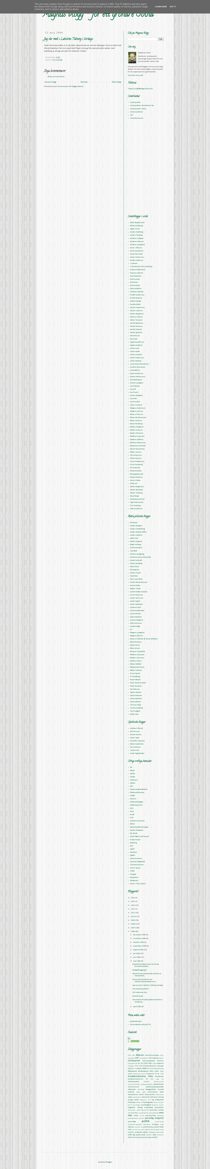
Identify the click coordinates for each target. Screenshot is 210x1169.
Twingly (133, 874)
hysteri (161, 1105)
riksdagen (155, 1124)
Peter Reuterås (136, 686)
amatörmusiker (159, 1082)
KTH (131, 818)
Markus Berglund (136, 427)
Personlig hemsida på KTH (140, 1024)
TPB (147, 1079)
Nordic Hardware (136, 830)
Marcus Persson (136, 414)
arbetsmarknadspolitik (155, 1087)
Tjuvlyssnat (134, 750)
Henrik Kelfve (135, 585)
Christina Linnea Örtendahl (140, 557)
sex (142, 1127)
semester (137, 1127)
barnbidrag (140, 1089)
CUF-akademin (143, 1058)
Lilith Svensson (136, 623)
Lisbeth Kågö (135, 626)
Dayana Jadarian (136, 273)
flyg (153, 1100)
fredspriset (139, 1102)
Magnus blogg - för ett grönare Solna (98, 15)
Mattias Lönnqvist (137, 655)
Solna (150, 1076)
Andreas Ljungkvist (137, 245)
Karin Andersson (136, 373)
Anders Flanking (136, 235)
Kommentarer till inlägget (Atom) (70, 86)
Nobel (162, 1071)
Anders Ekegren (136, 526)
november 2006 (139, 938)
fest (149, 1100)
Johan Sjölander (136, 604)
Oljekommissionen (139, 1074)
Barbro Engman (136, 541)
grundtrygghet (146, 1105)
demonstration (150, 1094)
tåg (134, 1135)
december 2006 (139, 935)
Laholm (139, 1068)
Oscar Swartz (135, 673)
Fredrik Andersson (137, 295)
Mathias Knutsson (137, 436)
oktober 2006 (138, 942)
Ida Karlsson (135, 336)
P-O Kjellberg (135, 676)
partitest (141, 1118)
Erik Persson (135, 731)
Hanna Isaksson (136, 311)
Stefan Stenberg (136, 490)
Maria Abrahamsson (138, 417)
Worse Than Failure (138, 884)
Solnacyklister (135, 702)
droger (130, 1097)
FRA (150, 1063)
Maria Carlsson (136, 421)
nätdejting (160, 1116)
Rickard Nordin (136, 471)
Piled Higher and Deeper (139, 836)
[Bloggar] (133, 1042)
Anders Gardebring (137, 529)
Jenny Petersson (136, 595)
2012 (133, 909)
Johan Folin (134, 348)
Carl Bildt (133, 551)
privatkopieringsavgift (135, 1124)
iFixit (132, 811)
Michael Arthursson (138, 443)
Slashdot (133, 852)
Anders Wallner (136, 535)
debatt (141, 1094)
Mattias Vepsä (135, 661)
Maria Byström (136, 642)
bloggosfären (151, 1089)
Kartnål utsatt (137, 996)
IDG (131, 808)
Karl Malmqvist (136, 380)
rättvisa (131, 1127)
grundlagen (137, 1105)
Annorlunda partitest (140, 989)
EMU (139, 1063)
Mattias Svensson (137, 658)
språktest (147, 1129)
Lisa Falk (133, 398)
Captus (161, 1058)
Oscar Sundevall (136, 464)
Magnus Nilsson (136, 636)
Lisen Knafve (135, 402)
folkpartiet (159, 1100)
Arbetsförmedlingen (152, 1055)
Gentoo (133, 799)
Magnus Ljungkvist (137, 633)
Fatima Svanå (135, 573)
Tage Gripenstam (136, 502)
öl (132, 1137)
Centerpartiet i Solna (138, 109)
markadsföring (143, 1113)
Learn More (161, 7)
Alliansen (140, 1055)
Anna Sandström (136, 251)
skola (129, 1129)
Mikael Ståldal (135, 664)
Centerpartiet (135, 102)
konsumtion (153, 1110)
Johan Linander (136, 355)
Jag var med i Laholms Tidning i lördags (147, 985)
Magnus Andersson (137, 408)
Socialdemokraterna (137, 1076)
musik (142, 1116)
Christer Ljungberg (137, 554)
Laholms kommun (137, 821)
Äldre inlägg (116, 82)
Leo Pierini (134, 392)
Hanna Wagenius (137, 314)
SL (158, 1074)
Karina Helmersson (137, 377)
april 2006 (137, 1007)
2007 (133, 928)
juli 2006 (136, 953)
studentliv (138, 1132)
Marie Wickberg (136, 424)
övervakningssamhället (150, 1137)
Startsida (84, 82)
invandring (148, 1107)
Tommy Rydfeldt (136, 708)
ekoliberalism (137, 1097)
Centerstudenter (136, 112)
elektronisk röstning (157, 1097)
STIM (162, 1074)
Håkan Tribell (135, 589)
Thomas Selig (135, 705)
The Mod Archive (137, 865)
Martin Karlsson (136, 430)
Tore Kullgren (135, 711)
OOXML (130, 1074)
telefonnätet (160, 1132)
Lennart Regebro (136, 620)
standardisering (159, 1129)
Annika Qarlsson (136, 260)
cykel (162, 1092)
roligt (162, 1124)
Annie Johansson (137, 257)
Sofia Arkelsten (136, 699)
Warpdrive (134, 877)
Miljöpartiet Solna (137, 667)
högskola (131, 1107)
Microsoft (150, 1068)
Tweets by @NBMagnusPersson (140, 89)
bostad (161, 1089)
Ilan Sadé (133, 339)
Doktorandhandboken (139, 789)
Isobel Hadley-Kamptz (138, 592)
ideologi (140, 1107)
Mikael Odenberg (158, 1068)
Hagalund (160, 1063)
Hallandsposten (136, 805)
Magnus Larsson (136, 411)
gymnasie (155, 1105)
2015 (133, 901)
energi (130, 1100)
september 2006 (140, 946)
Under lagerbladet (137, 753)
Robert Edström (136, 477)
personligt (58, 60)
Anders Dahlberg (136, 232)
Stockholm (159, 1076)
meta (161, 1113)
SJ (156, 1074)
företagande (148, 1102)
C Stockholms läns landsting (141, 266)
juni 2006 (137, 957)
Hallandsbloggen (136, 802)
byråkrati (131, 1092)
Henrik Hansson (136, 326)
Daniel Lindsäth (136, 560)
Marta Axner (135, 645)
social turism (136, 1129)
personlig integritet (154, 1118)
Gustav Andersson (137, 307)
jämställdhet (159, 1107)
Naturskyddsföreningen (139, 827)
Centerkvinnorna (136, 118)
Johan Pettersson (137, 358)
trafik (130, 1135)
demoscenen (160, 1094)
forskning (131, 1102)
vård (129, 1137)
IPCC (136, 1066)
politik (145, 1121)
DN (131, 786)
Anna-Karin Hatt (136, 254)
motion (136, 1116)
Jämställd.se (135, 370)
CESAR (132, 777)
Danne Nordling (136, 563)
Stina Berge (134, 496)
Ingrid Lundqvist (136, 345)
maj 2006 (137, 961)
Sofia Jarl (133, 483)
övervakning (137, 1137)
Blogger (109, 1162)
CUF (53, 60)
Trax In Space (135, 868)
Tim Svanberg (135, 505)
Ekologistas (134, 570)
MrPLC (132, 824)
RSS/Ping (133, 843)
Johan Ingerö (135, 601)
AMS (133, 1055)
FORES (132, 796)
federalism (143, 1100)
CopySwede (131, 1063)
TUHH (132, 871)
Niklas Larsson (135, 452)
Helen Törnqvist (136, 320)
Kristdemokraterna (149, 1066)
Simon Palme (135, 480)
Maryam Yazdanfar (137, 651)
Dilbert (132, 783)
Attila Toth (134, 538)
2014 (133, 905)
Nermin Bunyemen (137, 449)
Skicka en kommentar (56, 77)
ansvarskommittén (134, 1084)
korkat (161, 1110)
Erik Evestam (135, 279)
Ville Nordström (136, 509)
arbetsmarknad (133, 1087)
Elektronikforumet (137, 792)
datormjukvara (133, 1094)
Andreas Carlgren (137, 238)
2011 (133, 913)
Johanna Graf (135, 607)
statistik (131, 1132)
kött (129, 1113)
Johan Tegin (134, 738)
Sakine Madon (135, 692)
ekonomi (145, 1097)
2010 (133, 916)
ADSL (129, 1055)
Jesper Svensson (136, 598)
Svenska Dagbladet (137, 862)
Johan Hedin (135, 351)
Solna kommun (136, 858)
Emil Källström (135, 276)
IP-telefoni (131, 1066)
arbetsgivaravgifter (147, 1084)
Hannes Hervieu (136, 317)
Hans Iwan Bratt (136, 579)
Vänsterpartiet (133, 1082)
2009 (133, 920)
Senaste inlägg (50, 82)
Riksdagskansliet (136, 474)
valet (154, 1135)
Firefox (154, 1063)
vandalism (160, 1135)
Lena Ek (133, 389)
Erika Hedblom (136, 289)
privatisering (159, 1121)
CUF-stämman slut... (140, 992)
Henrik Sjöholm (136, 332)
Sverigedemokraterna (135, 1079)
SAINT (132, 849)
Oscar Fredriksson (137, 461)
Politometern (135, 840)
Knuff (132, 814)
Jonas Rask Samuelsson (139, 364)
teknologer (151, 1132)
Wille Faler (134, 714)
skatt (162, 1127)
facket (136, 1100)
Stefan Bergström (137, 487)
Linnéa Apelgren (136, 395)
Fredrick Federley (136, 292)
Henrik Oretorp (136, 329)
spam (142, 1129)
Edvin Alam (134, 566)
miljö (130, 1115)
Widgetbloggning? (139, 970)
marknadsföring (153, 1113)
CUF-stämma (154, 1058)
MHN (144, 1068)
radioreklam (147, 1124)
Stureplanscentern (137, 499)
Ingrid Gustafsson (137, 342)
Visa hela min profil (135, 75)
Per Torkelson (135, 747)
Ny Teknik (133, 833)
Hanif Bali (134, 576)
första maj (157, 1102)
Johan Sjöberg (135, 361)
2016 (133, 898)
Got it (173, 7)
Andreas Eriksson (137, 241)
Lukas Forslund (136, 405)
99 (131, 767)
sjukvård (156, 1127)
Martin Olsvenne (136, 433)
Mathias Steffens (136, 439)
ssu (152, 1129)
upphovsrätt (140, 1135)
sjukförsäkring (148, 1127)
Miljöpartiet (132, 1071)
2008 (133, 924)
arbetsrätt (132, 1089)
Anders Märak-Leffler (138, 532)
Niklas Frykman (136, 670)
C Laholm (133, 263)
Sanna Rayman (136, 695)
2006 (133, 931)
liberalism (134, 1113)
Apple (132, 770)
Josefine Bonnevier (137, 367)
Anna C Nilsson (136, 248)
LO (131, 629)
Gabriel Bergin (135, 301)
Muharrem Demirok (138, 446)
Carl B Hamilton (136, 548)
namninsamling (150, 1116)
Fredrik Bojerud (136, 298)
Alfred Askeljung (136, 226)
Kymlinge (160, 1066)
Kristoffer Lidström (137, 741)
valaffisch (149, 1135)
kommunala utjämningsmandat (138, 1110)
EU (142, 1063)
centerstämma (152, 1092)
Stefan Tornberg (136, 493)
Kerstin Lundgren (136, 383)
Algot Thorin (135, 229)
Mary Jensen (135, 648)
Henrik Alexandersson (138, 582)
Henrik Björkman (136, 323)
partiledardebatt (133, 1118)
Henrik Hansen (136, 735)
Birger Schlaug (135, 544)
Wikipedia (134, 880)
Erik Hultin (134, 282)
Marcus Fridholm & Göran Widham (144, 639)
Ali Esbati (133, 523)
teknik (145, 1132)
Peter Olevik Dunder (138, 683)
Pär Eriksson (135, 689)
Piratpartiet (150, 1074)
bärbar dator (140, 1092)
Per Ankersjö (135, 468)
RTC (131, 846)
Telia (151, 1079)
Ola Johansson (136, 455)
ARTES (132, 774)
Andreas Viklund (136, 728)
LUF (134, 1068)
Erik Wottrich (135, 285)
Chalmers (134, 780)
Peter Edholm (135, 680)
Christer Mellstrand (137, 270)
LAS (129, 1068)
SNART (132, 855)
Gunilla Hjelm (135, 304)
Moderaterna (143, 1071)
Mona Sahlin (154, 1071)
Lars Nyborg (134, 386)
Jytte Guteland (135, 617)
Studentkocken (136, 1021)
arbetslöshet (159, 1084)
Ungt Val (160, 1079)
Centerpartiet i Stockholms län (142, 105)
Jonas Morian (135, 614)
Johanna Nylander (137, 610)
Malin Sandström (137, 744)
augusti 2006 (138, 950)
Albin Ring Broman (137, 222)
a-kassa (146, 1082)
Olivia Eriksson (136, 458)
